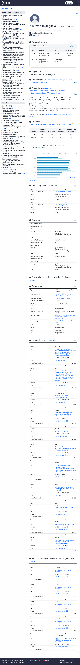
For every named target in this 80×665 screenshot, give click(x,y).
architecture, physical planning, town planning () (13, 147)
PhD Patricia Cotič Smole (63, 192)
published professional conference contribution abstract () (14, 43)
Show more (70, 177)
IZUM (6, 660)
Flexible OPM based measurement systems (62, 396)
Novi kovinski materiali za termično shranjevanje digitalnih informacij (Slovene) (65, 448)
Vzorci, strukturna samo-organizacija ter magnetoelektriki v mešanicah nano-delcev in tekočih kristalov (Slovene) (65, 468)
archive (32, 116)
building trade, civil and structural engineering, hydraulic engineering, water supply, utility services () (14, 116)
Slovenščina (36, 660)
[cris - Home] (6, 3)
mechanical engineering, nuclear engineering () (14, 137)
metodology (46, 88)
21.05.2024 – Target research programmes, (59, 114)
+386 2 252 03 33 (67, 660)
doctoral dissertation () (14, 68)
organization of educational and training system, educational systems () (14, 151)
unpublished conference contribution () (12, 92)
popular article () (12, 21)
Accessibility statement (16, 662)
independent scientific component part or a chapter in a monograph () (13, 48)
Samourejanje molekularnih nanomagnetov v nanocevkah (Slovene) (64, 488)
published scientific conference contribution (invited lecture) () (14, 24)
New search (5, 8)
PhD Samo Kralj (60, 477)
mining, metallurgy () (10, 132)
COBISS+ (44, 82)
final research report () (14, 74)
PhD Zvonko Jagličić (61, 385)
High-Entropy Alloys (61, 431)
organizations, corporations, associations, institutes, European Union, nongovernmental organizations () (14, 125)
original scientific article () (12, 16)
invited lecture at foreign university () (13, 89)
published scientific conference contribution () (12, 29)
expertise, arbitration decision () (12, 77)
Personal (35, 82)
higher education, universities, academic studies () (13, 156)
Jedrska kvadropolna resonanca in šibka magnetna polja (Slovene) (65, 640)
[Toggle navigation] (76, 3)
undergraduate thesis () (15, 72)
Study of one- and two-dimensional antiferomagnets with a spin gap (64, 507)
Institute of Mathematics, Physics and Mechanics (63, 294)
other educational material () (13, 65)
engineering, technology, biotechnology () (11, 111)
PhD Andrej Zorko (61, 360)
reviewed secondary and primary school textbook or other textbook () (13, 60)
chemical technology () (11, 120)
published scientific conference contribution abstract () (14, 38)
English (47, 660)
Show (31, 280)
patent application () (13, 80)
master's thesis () (13, 70)
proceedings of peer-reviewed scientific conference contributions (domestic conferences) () (13, 84)
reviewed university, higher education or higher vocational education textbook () (14, 55)
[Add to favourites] (77, 13)
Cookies (5, 662)
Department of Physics (62, 298)
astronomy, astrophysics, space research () (13, 164)
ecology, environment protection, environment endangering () (11, 160)
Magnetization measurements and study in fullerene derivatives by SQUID (64, 541)
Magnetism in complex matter (65, 524)
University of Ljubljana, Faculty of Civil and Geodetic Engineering (65, 316)
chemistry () (8, 108)
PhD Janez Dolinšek (61, 436)
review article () (11, 19)
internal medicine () (10, 170)
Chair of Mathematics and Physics (63, 321)
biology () (6, 130)
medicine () (7, 168)
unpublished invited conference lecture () (11, 96)
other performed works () (15, 99)
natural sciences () (9, 134)
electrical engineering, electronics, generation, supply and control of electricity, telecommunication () (13, 142)
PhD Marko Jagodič (61, 205)
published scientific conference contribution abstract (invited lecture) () (14, 33)
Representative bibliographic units (59, 80)
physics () (7, 106)
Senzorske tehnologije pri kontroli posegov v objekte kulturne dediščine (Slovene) (64, 414)
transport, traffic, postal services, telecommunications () (14, 172)
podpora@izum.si (68, 662)
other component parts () (15, 52)
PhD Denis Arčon (60, 495)
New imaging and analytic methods (63, 571)
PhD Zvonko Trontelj (62, 647)
